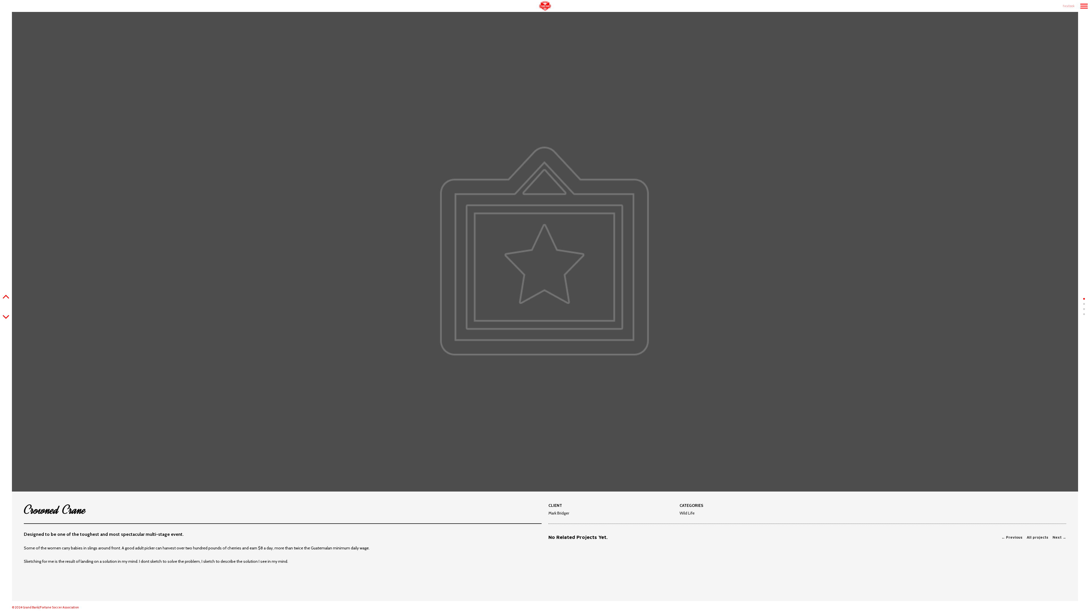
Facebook (1068, 6)
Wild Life (687, 513)
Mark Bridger (558, 513)
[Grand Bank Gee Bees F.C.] (545, 6)
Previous (1011, 537)
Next (1059, 537)
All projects (1037, 537)
